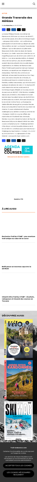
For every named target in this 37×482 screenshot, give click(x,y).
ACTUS (4, 13)
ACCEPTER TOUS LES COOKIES (18, 465)
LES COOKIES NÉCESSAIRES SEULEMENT (18, 474)
